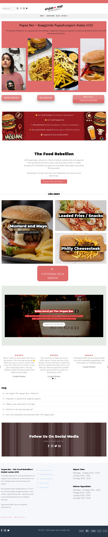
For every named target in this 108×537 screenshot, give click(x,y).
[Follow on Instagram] (24, 8)
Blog (58, 16)
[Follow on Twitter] (27, 8)
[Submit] (17, 8)
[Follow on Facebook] (21, 8)
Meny (42, 16)
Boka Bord (51, 16)
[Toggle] (4, 412)
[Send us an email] (59, 465)
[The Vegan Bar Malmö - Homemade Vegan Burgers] (54, 8)
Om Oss (64, 16)
